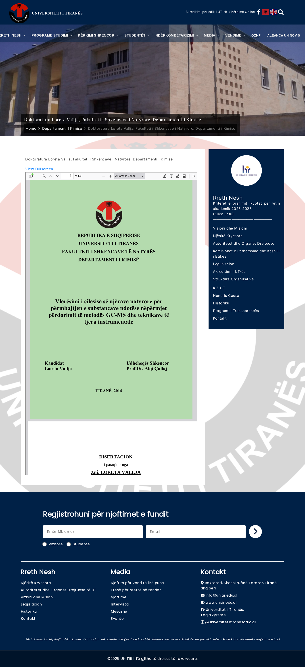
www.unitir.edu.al (221, 602)
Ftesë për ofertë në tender (136, 590)
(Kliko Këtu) (223, 214)
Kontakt (220, 318)
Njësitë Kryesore (227, 236)
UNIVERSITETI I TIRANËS (57, 13)
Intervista (120, 604)
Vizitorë (56, 544)
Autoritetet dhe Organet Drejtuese (243, 243)
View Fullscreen (39, 169)
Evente (117, 618)
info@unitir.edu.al (221, 595)
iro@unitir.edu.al (268, 639)
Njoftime (118, 597)
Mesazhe (119, 611)
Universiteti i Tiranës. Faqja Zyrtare (222, 612)
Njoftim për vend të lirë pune (137, 582)
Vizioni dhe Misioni (230, 228)
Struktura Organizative (233, 279)
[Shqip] (266, 12)
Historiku (221, 303)
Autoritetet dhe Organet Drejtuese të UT (58, 590)
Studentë (81, 544)
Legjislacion (223, 264)
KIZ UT (219, 288)
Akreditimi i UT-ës (229, 271)
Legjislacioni (32, 604)
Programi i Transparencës (236, 310)
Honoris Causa (226, 295)
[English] (273, 12)
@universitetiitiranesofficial (230, 622)
